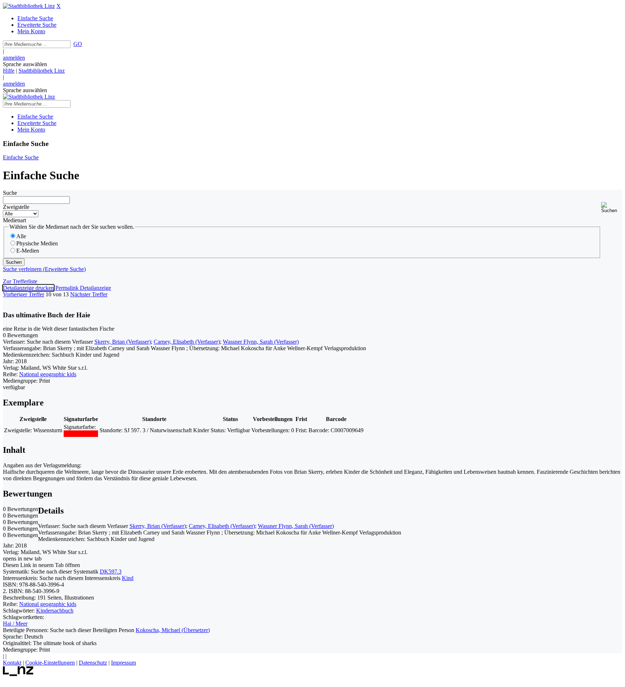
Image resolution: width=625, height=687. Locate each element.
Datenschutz (93, 663)
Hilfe (8, 71)
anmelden (14, 58)
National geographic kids (47, 374)
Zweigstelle (16, 207)
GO (77, 44)
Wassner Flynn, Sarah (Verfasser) (261, 342)
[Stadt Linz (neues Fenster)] (18, 674)
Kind (127, 578)
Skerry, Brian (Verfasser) (122, 342)
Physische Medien (37, 243)
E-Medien (27, 251)
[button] (611, 207)
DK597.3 (111, 571)
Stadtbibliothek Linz (41, 71)
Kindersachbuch (54, 610)
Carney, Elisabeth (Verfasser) (187, 342)
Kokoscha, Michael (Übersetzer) (173, 630)
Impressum (123, 663)
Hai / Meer (15, 624)
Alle (21, 236)
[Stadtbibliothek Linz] (29, 6)
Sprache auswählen (25, 64)
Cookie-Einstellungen (50, 663)
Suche (10, 193)
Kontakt (12, 663)
